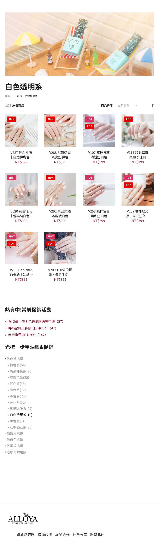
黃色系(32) (18, 402)
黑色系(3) (17, 420)
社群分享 (80, 534)
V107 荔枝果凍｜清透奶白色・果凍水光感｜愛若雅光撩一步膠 (99, 154)
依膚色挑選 (15, 439)
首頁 (8, 96)
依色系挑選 (15, 358)
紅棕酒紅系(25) (21, 427)
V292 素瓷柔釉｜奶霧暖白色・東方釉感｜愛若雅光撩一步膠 (60, 213)
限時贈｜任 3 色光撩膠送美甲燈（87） (35, 321)
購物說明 (45, 534)
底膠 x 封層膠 (16, 451)
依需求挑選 (15, 445)
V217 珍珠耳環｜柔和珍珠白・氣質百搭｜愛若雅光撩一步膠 (137, 154)
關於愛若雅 (26, 534)
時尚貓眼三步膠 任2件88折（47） (31, 327)
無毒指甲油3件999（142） (26, 334)
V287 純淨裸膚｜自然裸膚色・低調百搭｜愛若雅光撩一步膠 (21, 154)
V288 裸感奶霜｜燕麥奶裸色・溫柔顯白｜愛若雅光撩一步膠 (60, 154)
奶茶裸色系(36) (21, 371)
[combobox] (127, 105)
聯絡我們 (97, 534)
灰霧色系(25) (19, 377)
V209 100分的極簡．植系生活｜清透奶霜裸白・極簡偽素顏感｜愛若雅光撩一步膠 (60, 271)
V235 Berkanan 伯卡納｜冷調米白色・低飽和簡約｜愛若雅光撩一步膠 (21, 271)
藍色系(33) (18, 383)
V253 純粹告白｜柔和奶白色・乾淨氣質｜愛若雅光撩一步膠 (99, 213)
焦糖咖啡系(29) (21, 408)
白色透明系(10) (21, 414)
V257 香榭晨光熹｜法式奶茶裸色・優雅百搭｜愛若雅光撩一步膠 (137, 213)
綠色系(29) (18, 395)
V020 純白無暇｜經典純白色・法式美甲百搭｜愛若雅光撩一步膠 (21, 213)
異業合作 (62, 534)
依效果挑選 (15, 433)
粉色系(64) (18, 364)
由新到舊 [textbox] (123, 105)
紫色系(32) (18, 389)
